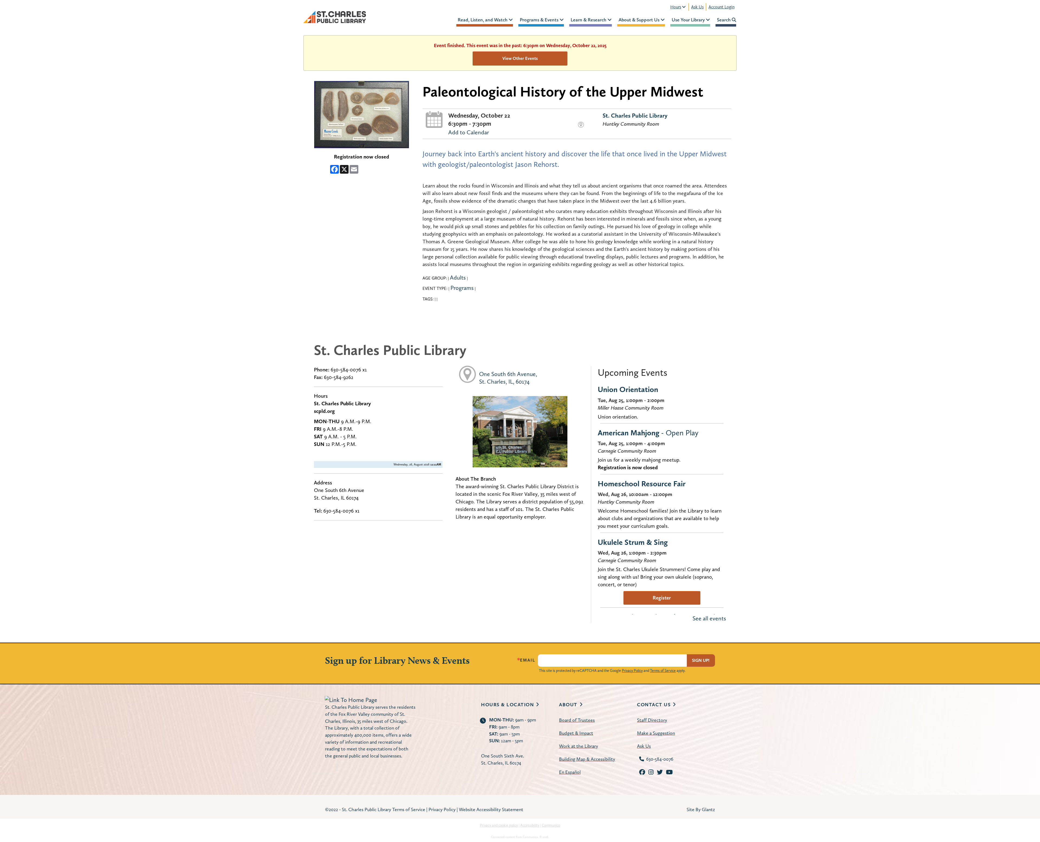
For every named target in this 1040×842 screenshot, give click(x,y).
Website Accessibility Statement (491, 809)
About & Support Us (640, 19)
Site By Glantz (701, 809)
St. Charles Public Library (635, 115)
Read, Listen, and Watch (483, 19)
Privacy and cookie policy (499, 825)
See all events (709, 618)
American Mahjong (648, 432)
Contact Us (654, 704)
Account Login (721, 6)
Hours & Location (507, 704)
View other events (520, 58)
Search (724, 19)
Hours (675, 6)
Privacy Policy (632, 670)
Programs (462, 287)
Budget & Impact (576, 733)
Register (662, 598)
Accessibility (529, 825)
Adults (458, 277)
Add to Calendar (468, 132)
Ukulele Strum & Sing (633, 542)
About (568, 704)
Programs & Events (540, 19)
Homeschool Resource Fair (641, 483)
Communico (551, 825)
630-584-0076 (659, 759)
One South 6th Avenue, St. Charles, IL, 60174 (508, 377)
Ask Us (697, 6)
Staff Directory (652, 720)
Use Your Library (689, 19)
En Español (570, 772)
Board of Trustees (577, 720)
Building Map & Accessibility (587, 759)
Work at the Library (578, 746)
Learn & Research (589, 19)
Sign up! (701, 660)
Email (527, 660)
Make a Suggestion (656, 733)
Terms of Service (663, 670)
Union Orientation (628, 389)
